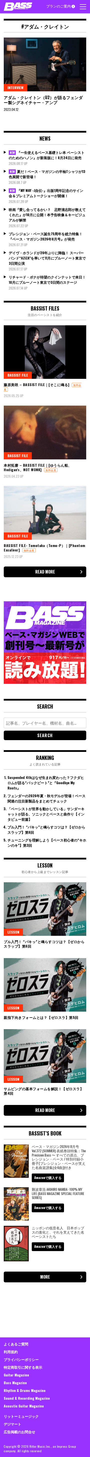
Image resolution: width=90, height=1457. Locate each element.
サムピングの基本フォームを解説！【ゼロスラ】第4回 (44, 1091)
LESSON (13, 932)
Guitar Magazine (16, 1374)
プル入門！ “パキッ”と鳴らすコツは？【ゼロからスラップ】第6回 (44, 944)
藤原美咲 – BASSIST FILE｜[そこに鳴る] (37, 384)
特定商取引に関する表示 (23, 1367)
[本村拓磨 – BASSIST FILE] (45, 432)
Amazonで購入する (48, 1177)
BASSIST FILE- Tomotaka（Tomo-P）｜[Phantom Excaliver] (44, 547)
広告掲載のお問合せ (19, 1431)
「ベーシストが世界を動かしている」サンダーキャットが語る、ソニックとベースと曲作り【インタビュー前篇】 (46, 814)
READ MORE (45, 572)
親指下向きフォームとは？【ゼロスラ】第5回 (41, 1017)
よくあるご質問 (16, 1343)
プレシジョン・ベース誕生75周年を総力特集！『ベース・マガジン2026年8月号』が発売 (45, 236)
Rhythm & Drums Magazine (25, 1390)
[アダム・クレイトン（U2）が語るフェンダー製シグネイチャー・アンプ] (45, 64)
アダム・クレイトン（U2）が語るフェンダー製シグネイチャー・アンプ (43, 100)
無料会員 (51, 470)
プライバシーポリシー (21, 1359)
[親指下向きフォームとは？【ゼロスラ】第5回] (45, 985)
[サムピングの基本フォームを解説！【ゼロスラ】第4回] (45, 1056)
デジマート (12, 1423)
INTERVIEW (16, 87)
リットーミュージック (21, 1416)
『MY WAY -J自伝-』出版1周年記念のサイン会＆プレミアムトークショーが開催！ (46, 193)
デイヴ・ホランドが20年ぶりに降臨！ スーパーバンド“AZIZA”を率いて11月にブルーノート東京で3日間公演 (47, 258)
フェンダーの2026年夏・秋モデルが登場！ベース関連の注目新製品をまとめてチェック (47, 798)
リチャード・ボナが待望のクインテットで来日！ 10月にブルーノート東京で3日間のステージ (47, 279)
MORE (45, 1277)
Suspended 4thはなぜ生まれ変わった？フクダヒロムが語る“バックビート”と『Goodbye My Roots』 (46, 782)
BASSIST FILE (18, 375)
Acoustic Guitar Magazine (24, 1405)
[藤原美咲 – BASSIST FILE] (45, 352)
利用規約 (11, 1351)
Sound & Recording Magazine (27, 1398)
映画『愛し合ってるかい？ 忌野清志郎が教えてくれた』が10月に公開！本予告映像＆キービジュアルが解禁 (47, 214)
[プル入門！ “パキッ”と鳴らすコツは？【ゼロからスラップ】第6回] (45, 909)
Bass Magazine (15, 1382)
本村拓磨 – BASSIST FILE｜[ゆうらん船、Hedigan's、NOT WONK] (38, 467)
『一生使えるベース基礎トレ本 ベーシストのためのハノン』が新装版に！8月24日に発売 (46, 155)
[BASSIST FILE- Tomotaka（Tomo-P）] (45, 513)
